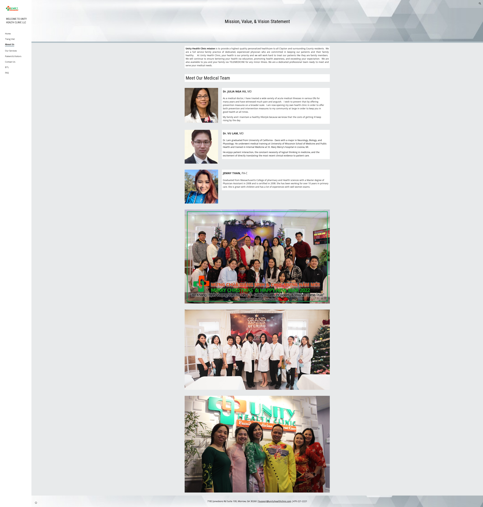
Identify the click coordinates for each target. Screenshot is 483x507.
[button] (480, 4)
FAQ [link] (7, 72)
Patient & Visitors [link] (13, 56)
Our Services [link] (11, 50)
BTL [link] (7, 67)
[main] (257, 21)
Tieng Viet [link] (10, 39)
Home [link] (8, 33)
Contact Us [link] (10, 61)
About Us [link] (9, 44)
